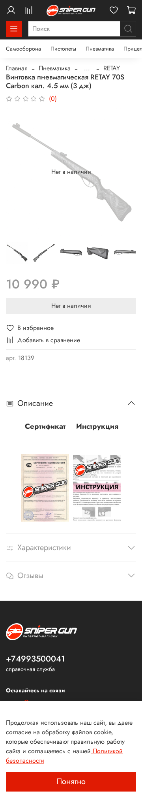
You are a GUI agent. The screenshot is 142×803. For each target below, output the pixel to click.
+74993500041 (35, 659)
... (87, 68)
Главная (17, 68)
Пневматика (100, 49)
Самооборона (23, 49)
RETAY (111, 68)
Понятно (71, 781)
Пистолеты (63, 49)
